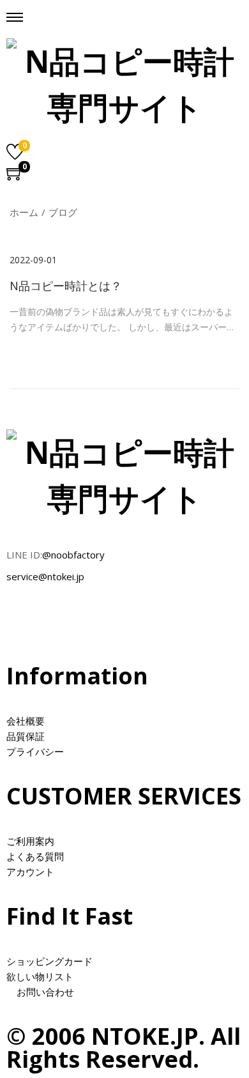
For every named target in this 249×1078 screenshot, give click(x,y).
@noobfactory (73, 554)
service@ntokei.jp (45, 576)
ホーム (24, 212)
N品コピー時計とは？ (66, 285)
